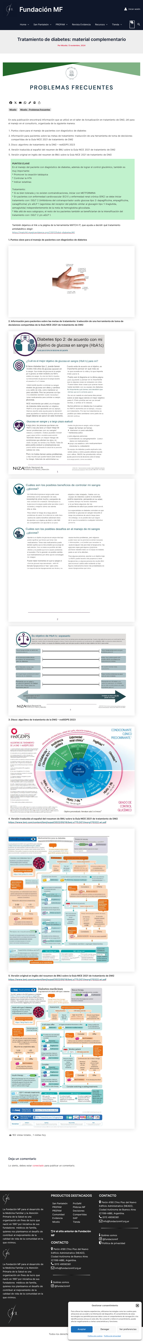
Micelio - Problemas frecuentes (35, 109)
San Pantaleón (41, 24)
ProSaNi (77, 1203)
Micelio (12, 109)
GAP (75, 1218)
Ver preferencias (127, 1329)
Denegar (105, 1329)
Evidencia (57, 1218)
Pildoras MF (79, 1207)
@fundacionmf (62, 1286)
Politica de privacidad (113, 1243)
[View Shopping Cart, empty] (132, 24)
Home (23, 24)
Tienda (115, 24)
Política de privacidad (112, 1336)
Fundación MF (41, 9)
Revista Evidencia (81, 24)
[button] (137, 1305)
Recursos (100, 24)
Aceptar (82, 1329)
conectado (38, 1165)
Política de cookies (95, 1336)
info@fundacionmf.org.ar (68, 1268)
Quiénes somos (61, 1282)
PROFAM (60, 24)
